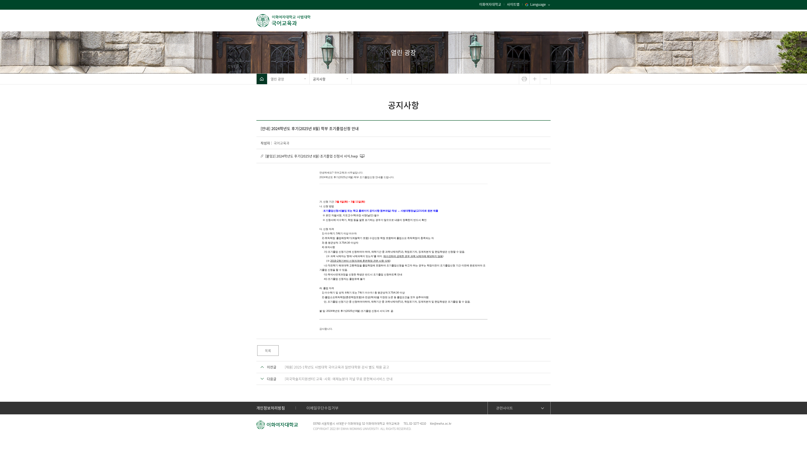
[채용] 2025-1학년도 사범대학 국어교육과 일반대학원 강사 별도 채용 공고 (337, 367)
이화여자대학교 (490, 4)
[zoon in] (535, 79)
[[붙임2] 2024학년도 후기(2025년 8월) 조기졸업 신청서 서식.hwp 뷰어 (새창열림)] (362, 156)
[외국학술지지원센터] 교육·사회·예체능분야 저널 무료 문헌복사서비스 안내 (339, 378)
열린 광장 (277, 78)
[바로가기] (283, 20)
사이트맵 (513, 4)
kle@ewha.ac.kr (440, 423)
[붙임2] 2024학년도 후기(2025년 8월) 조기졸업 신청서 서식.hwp (311, 156)
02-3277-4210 (417, 423)
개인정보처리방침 (270, 408)
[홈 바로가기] (261, 79)
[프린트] (524, 79)
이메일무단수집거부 (322, 408)
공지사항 (319, 78)
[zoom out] (545, 79)
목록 (268, 350)
